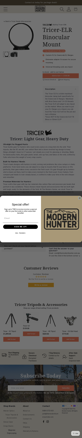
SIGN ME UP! (20, 227)
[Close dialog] (79, 198)
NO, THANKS (20, 233)
